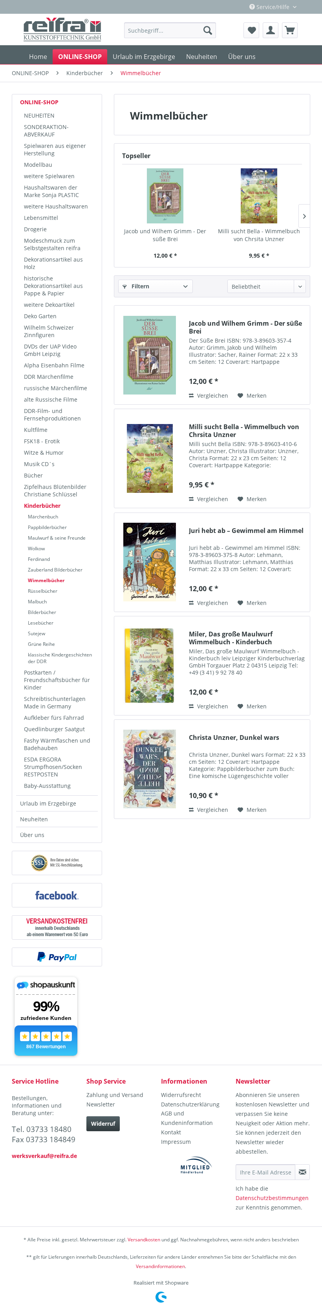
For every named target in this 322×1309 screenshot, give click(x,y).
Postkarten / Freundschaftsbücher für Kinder (57, 680)
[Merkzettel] (251, 30)
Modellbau (38, 164)
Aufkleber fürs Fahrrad (54, 717)
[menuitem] (170, 30)
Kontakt (171, 1132)
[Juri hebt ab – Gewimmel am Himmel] (149, 562)
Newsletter (100, 1104)
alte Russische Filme (50, 399)
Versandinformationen (160, 1266)
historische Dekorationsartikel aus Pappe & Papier (53, 286)
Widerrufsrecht (181, 1095)
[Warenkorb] (290, 30)
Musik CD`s (39, 464)
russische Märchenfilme (55, 388)
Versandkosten (144, 1239)
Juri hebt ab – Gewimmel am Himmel (246, 531)
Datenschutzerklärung (190, 1104)
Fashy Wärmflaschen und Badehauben (57, 744)
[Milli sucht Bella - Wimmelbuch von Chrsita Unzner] (259, 195)
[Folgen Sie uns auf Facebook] (57, 895)
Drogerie (35, 229)
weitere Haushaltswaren (56, 206)
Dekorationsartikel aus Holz (53, 263)
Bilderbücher (42, 612)
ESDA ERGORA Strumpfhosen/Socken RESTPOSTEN (53, 767)
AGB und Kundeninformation (187, 1118)
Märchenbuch (43, 516)
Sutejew (36, 633)
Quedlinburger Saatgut (54, 729)
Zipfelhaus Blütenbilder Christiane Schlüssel (55, 490)
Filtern (139, 286)
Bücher (33, 475)
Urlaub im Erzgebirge (48, 803)
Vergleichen (212, 395)
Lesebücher (40, 622)
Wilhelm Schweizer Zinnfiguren (49, 331)
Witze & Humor (44, 452)
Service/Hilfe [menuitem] (273, 7)
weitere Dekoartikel (49, 304)
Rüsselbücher (42, 591)
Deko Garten (40, 316)
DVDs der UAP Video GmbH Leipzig (50, 350)
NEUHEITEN (39, 115)
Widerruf (103, 1123)
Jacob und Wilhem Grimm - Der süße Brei (165, 235)
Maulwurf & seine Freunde (57, 538)
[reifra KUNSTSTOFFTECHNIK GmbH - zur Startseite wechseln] (62, 29)
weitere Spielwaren (49, 176)
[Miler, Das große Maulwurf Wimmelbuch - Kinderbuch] (149, 665)
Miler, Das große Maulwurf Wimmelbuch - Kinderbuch (231, 638)
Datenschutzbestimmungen (272, 1198)
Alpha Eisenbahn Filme (54, 365)
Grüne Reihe (41, 644)
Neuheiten (34, 819)
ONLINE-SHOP (39, 102)
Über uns (32, 835)
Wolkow (36, 548)
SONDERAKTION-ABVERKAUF (46, 130)
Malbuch (37, 601)
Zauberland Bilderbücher (55, 569)
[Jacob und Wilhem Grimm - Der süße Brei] (165, 195)
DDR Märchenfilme (48, 376)
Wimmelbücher (46, 580)
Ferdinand (39, 559)
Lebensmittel (41, 217)
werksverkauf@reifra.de (44, 1156)
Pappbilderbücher (47, 527)
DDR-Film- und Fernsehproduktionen (52, 414)
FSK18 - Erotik (42, 441)
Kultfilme (36, 429)
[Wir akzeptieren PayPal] (57, 957)
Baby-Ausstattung (47, 785)
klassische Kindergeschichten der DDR (60, 658)
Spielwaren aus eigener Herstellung (55, 149)
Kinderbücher (42, 505)
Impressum (176, 1141)
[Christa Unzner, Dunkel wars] (149, 769)
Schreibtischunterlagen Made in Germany (55, 702)
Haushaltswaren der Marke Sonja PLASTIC (51, 191)
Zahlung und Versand (114, 1095)
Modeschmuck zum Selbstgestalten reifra (52, 244)
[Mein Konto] (270, 30)
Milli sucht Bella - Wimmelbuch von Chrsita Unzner (259, 235)
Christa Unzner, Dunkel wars (234, 738)
